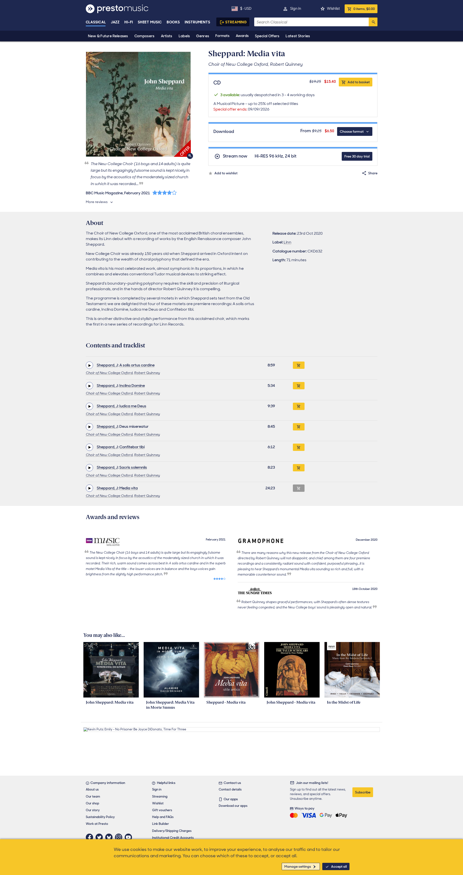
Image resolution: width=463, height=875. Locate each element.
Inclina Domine (132, 385)
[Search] (373, 22)
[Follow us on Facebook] (91, 837)
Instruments (197, 22)
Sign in (295, 8)
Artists (166, 36)
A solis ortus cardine (137, 365)
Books (173, 22)
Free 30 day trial (357, 156)
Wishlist (333, 8)
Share (372, 173)
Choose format (352, 131)
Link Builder (160, 824)
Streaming (236, 22)
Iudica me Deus (132, 406)
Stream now (235, 156)
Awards (242, 35)
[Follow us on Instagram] (120, 837)
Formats (222, 35)
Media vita (128, 488)
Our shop (92, 803)
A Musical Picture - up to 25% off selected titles (255, 106)
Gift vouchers (162, 810)
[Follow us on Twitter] (100, 837)
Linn (287, 242)
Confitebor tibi (132, 446)
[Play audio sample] (89, 365)
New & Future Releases (108, 36)
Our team (93, 796)
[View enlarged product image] (138, 104)
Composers (144, 36)
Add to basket (359, 82)
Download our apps (233, 806)
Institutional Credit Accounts (173, 838)
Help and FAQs (163, 817)
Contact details (230, 789)
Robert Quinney (147, 373)
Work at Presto (97, 824)
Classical (96, 22)
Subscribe (362, 792)
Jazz (115, 22)
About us (92, 789)
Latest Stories (298, 36)
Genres (202, 36)
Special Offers (267, 36)
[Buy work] (299, 365)
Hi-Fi (128, 22)
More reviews (97, 202)
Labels (184, 36)
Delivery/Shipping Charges (172, 831)
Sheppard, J (107, 365)
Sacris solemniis (133, 467)
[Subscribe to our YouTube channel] (129, 837)
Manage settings (297, 866)
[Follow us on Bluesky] (110, 837)
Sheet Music (150, 22)
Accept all (339, 866)
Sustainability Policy (100, 817)
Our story (93, 810)
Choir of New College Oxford (109, 373)
